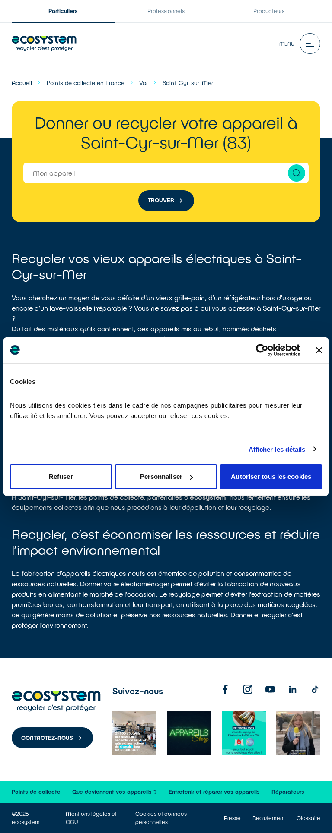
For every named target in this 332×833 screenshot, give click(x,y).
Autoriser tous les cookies (271, 476)
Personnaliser (161, 476)
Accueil (22, 82)
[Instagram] (247, 689)
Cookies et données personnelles (161, 817)
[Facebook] (225, 689)
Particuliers (63, 10)
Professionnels (166, 10)
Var (143, 82)
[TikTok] (315, 689)
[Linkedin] (292, 689)
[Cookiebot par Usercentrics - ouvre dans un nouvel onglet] (262, 349)
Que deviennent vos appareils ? (114, 791)
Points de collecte (36, 791)
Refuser (61, 476)
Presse (232, 817)
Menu (286, 44)
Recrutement (268, 817)
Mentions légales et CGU (91, 817)
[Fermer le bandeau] (319, 350)
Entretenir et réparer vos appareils (214, 791)
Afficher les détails (277, 449)
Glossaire (308, 817)
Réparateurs (287, 791)
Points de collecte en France (85, 82)
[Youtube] (270, 689)
